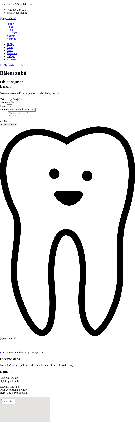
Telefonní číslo (8, 102)
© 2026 (4, 352)
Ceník (10, 29)
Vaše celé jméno (8, 99)
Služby (10, 23)
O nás (10, 26)
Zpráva (4, 121)
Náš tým (11, 35)
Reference (12, 32)
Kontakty (11, 38)
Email (3, 106)
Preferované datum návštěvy (15, 109)
